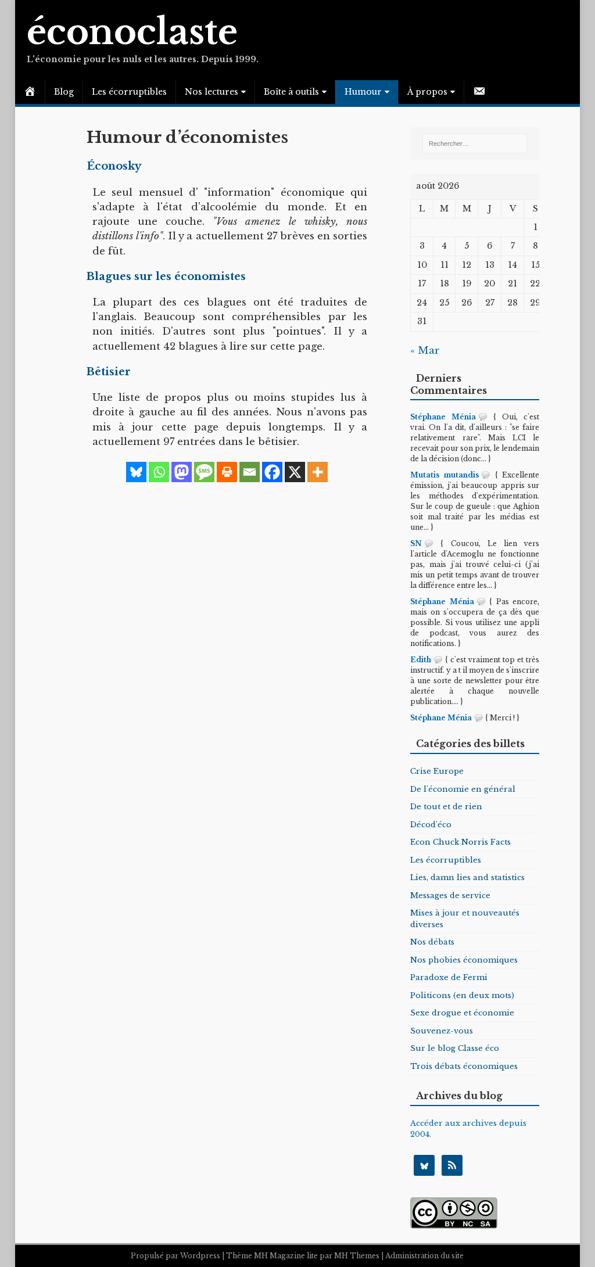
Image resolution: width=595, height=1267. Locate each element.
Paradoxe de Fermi (449, 977)
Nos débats (432, 942)
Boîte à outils (291, 92)
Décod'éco (430, 825)
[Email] (249, 472)
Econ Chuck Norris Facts (460, 842)
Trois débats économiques (464, 1066)
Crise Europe (437, 771)
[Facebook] (272, 472)
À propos (427, 92)
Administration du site (424, 1255)
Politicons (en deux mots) (462, 995)
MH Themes (356, 1255)
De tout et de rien (446, 807)
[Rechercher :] (475, 143)
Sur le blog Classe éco (454, 1048)
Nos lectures (211, 92)
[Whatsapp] (159, 472)
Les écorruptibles (129, 92)
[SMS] (204, 472)
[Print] (227, 472)
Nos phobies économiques (464, 960)
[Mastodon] (181, 472)
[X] (295, 472)
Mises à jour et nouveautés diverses (464, 918)
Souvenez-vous (441, 1031)
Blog (64, 92)
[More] (317, 472)
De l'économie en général (462, 789)
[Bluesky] (136, 472)
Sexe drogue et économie (462, 1013)
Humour (363, 92)
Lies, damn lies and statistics (467, 877)
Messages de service (450, 895)
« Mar (425, 350)
